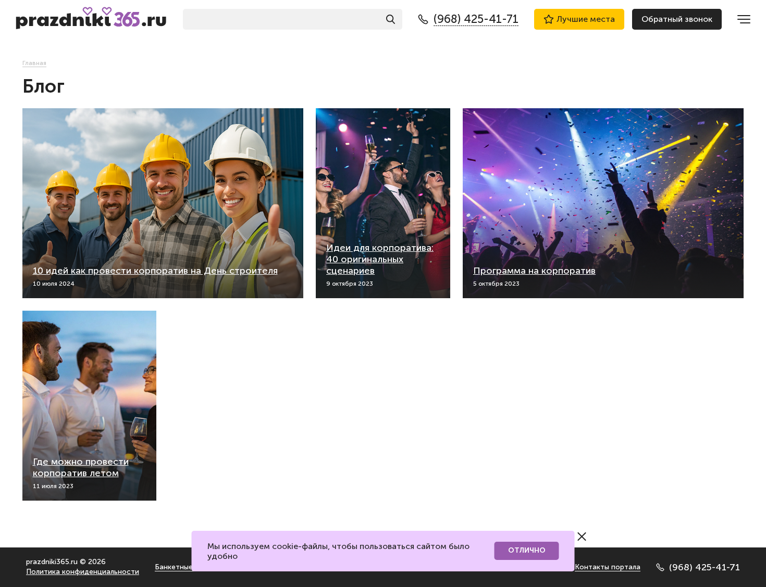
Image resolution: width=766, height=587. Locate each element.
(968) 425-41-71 (704, 567)
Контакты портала (607, 567)
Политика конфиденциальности (82, 571)
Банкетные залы (183, 567)
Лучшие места (586, 19)
